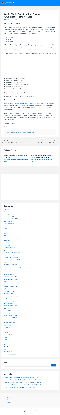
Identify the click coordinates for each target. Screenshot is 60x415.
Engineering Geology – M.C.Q (11, 257)
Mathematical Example (9, 301)
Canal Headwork (8, 231)
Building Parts (20, 159)
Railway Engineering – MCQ (10, 315)
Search (5, 362)
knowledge (6, 298)
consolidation (7, 245)
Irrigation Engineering (9, 293)
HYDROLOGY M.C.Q (9, 291)
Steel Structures (7, 325)
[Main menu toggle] (57, 2)
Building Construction (11, 159)
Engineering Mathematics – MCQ (12, 260)
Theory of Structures (9, 334)
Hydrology (6, 289)
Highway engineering (9, 274)
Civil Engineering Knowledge (11, 238)
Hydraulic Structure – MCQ (10, 286)
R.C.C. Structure (7, 310)
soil (4, 320)
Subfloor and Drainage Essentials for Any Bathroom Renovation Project (21, 380)
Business (6, 228)
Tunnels (5, 339)
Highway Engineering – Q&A (10, 279)
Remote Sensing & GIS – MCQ (11, 317)
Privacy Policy (8, 399)
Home (8, 397)
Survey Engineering (8, 327)
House (5, 281)
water (5, 349)
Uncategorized (7, 344)
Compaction (7, 240)
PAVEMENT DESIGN (9, 303)
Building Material (8, 221)
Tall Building (6, 330)
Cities (5, 235)
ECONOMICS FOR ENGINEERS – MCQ (13, 252)
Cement (6, 233)
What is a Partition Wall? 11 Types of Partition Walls (20, 132)
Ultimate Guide (7, 342)
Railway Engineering (9, 313)
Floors (5, 269)
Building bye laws (8, 214)
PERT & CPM (7, 308)
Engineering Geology (9, 255)
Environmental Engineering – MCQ (12, 267)
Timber (5, 337)
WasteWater (6, 346)
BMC (5, 159)
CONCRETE (6, 243)
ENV (5, 262)
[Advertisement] (30, 66)
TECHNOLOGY (7, 332)
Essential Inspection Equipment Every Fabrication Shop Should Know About (22, 382)
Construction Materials (9, 247)
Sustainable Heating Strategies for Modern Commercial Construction (21, 377)
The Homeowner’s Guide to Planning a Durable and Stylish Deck (19, 387)
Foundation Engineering (9, 272)
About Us (8, 401)
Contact (9, 402)
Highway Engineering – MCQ (11, 276)
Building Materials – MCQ (10, 223)
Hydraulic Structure (8, 284)
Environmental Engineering (10, 264)
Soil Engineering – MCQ (9, 322)
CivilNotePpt (10, 3)
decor (5, 250)
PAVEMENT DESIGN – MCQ (10, 305)
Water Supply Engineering (10, 354)
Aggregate (6, 209)
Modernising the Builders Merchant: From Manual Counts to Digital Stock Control (24, 384)
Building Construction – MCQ (11, 218)
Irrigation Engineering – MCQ (11, 296)
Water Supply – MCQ (9, 351)
